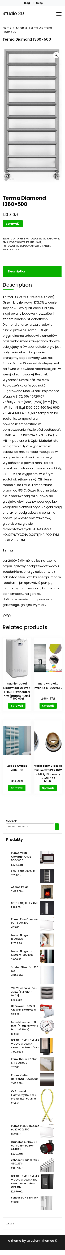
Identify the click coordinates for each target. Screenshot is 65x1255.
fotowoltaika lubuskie (25, 242)
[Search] (57, 826)
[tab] (32, 271)
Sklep (39, 3)
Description (17, 271)
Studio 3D (13, 13)
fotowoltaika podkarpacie (22, 246)
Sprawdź (13, 223)
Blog (27, 3)
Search (11, 821)
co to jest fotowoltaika (28, 238)
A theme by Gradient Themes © (32, 1240)
